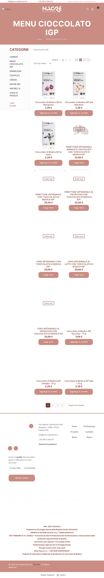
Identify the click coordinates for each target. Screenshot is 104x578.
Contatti (89, 432)
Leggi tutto (79, 163)
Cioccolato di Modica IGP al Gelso (48, 153)
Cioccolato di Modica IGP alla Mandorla (79, 103)
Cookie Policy (15, 468)
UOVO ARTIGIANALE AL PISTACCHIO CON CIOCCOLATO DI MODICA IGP (48, 331)
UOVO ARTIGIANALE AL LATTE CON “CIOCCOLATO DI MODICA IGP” (79, 264)
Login (12, 103)
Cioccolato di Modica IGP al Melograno (48, 103)
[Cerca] (87, 9)
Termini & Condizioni (48, 444)
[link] (60, 59)
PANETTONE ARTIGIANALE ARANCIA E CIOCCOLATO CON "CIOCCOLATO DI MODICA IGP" (79, 151)
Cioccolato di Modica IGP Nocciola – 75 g (79, 332)
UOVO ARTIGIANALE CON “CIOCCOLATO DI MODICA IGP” (48, 264)
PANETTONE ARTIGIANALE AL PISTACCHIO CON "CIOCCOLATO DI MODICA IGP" (78, 196)
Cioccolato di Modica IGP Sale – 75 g (79, 382)
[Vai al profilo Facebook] (31, 426)
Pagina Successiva (76, 405)
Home (39, 39)
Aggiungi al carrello (48, 113)
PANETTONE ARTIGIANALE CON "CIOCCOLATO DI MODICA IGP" (48, 197)
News (74, 437)
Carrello (13, 106)
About (89, 437)
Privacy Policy (30, 468)
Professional (89, 426)
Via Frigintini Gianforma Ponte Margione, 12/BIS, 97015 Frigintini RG (51, 427)
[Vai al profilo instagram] (10, 448)
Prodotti (74, 432)
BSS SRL (36, 564)
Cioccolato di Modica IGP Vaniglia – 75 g (48, 382)
